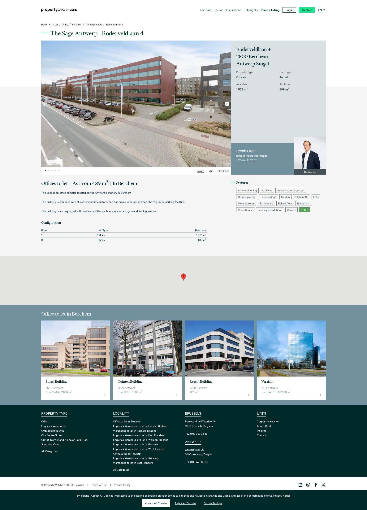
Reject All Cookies (185, 503)
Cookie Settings (213, 503)
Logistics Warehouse (53, 426)
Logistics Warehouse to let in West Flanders (139, 449)
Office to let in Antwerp (127, 453)
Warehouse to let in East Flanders (133, 462)
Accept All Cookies (156, 503)
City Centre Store (51, 435)
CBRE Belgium (75, 485)
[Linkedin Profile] (300, 484)
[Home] (59, 10)
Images (200, 170)
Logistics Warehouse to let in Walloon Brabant (140, 440)
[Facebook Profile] (315, 484)
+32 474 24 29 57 (246, 160)
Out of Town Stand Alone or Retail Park (64, 440)
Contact (261, 435)
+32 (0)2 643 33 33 (196, 433)
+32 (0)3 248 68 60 (196, 462)
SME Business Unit (52, 430)
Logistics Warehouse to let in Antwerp (135, 458)
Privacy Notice (281, 495)
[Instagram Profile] (308, 484)
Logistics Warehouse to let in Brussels (135, 444)
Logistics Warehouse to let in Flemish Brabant (140, 426)
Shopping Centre (51, 444)
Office (44, 421)
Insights (261, 430)
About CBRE (264, 426)
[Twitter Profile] (323, 484)
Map (211, 170)
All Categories (49, 451)
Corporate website (267, 421)
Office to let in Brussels (127, 421)
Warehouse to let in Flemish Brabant (134, 430)
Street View (223, 170)
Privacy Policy (122, 485)
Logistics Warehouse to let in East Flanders (138, 435)
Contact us (310, 171)
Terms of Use (99, 485)
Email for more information (252, 155)
